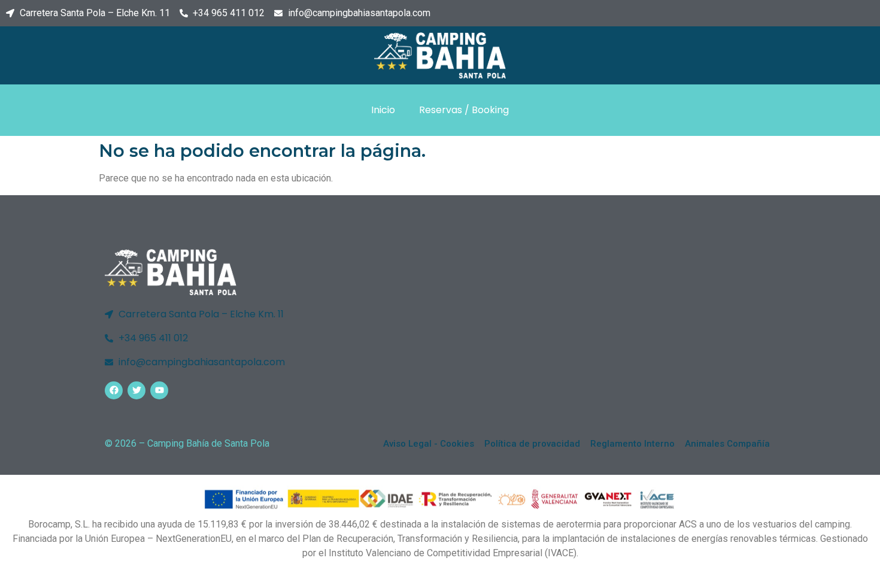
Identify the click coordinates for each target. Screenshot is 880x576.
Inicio (383, 110)
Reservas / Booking (464, 110)
